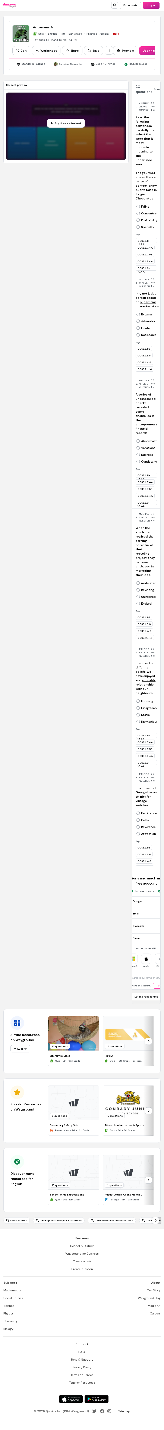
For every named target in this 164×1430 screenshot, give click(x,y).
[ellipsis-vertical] (109, 50)
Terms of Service (154, 977)
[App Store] (71, 1399)
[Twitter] (94, 1411)
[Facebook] (102, 1411)
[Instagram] (109, 1411)
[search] (114, 5)
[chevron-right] (148, 1041)
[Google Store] (96, 1399)
